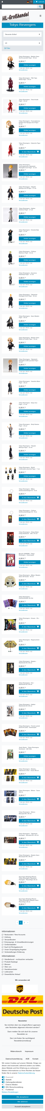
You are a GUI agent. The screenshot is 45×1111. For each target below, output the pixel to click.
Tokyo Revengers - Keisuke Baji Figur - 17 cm (29, 230)
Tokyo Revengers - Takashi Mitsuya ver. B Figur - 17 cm (27, 187)
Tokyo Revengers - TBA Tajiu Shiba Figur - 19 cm (28, 78)
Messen (7, 964)
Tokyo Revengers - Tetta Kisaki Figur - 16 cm (28, 100)
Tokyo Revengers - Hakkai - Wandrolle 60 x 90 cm (27, 705)
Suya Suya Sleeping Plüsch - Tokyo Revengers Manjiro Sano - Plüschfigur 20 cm (29, 900)
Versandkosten (23, 70)
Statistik (9, 1080)
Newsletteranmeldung (22, 1041)
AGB (27, 1059)
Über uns (7, 967)
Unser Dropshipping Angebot (15, 949)
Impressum (29, 1051)
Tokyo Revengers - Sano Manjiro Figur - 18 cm (29, 316)
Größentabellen (10, 944)
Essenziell (9, 1077)
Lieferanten (8, 972)
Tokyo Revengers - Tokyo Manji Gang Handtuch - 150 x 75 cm (29, 532)
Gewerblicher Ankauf (12, 974)
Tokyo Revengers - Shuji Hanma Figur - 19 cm (29, 425)
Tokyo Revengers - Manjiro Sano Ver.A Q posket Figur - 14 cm (29, 57)
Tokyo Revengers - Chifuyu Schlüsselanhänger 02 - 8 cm (28, 511)
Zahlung (7, 937)
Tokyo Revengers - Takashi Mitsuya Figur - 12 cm (27, 446)
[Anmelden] (2, 2)
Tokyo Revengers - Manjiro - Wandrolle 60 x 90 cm (27, 662)
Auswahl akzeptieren (22, 1106)
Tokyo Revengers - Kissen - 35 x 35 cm (29, 619)
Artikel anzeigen (30, 65)
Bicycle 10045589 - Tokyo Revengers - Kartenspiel (27, 554)
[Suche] (40, 6)
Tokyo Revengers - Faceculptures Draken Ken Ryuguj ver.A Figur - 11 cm (29, 122)
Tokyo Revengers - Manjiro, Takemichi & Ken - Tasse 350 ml (29, 769)
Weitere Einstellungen (10, 1092)
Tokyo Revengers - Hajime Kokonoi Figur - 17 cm (27, 209)
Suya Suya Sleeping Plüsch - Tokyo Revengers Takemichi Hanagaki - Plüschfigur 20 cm (28, 878)
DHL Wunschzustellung (14, 1087)
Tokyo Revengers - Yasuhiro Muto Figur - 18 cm (29, 382)
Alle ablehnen (22, 1102)
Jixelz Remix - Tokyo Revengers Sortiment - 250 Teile (29, 748)
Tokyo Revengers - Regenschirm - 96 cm (29, 640)
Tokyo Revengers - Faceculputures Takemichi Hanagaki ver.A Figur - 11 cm (28, 166)
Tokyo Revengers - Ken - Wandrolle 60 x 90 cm (26, 683)
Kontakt (35, 1059)
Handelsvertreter (10, 969)
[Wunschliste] (31, 2)
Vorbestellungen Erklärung (14, 952)
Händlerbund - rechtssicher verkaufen (18, 959)
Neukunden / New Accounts (14, 935)
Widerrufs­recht (16, 1051)
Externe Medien (12, 1085)
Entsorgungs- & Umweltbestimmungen (19, 942)
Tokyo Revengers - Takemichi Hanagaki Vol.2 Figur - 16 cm (28, 295)
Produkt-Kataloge (11, 962)
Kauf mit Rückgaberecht (13, 947)
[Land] (28, 2)
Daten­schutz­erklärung (14, 1059)
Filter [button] (8, 48)
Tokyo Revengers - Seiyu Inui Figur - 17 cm (28, 403)
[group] (10, 560)
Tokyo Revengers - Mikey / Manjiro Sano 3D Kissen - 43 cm (29, 575)
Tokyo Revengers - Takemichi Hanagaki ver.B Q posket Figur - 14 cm (29, 360)
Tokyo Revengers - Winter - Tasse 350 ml (29, 791)
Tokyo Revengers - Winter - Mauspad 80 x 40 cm (27, 812)
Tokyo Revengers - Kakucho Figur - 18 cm (29, 143)
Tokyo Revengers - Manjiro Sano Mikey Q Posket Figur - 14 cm (29, 338)
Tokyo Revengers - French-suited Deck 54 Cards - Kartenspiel (29, 726)
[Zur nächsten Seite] (27, 923)
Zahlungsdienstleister (14, 1082)
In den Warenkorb (29, 152)
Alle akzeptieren (22, 1097)
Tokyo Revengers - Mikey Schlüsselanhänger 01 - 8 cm (28, 489)
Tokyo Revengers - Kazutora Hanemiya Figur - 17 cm (28, 273)
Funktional (10, 1090)
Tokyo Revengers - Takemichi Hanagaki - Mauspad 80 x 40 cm (29, 834)
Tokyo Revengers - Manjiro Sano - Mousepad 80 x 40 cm (29, 855)
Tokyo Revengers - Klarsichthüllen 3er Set (26, 597)
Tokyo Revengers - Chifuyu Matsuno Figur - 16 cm (27, 252)
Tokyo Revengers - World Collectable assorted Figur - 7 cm (29, 468)
